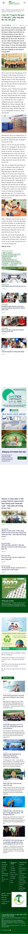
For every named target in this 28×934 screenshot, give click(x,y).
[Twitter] (8, 930)
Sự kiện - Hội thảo (7, 693)
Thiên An (8, 25)
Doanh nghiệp (4, 304)
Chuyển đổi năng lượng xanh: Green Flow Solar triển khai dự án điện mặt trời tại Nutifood (13, 726)
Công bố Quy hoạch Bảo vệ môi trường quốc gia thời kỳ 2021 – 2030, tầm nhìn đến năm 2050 (13, 659)
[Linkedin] (6, 930)
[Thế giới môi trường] (14, 3)
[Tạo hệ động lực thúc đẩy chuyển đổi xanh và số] (14, 278)
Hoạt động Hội (4, 529)
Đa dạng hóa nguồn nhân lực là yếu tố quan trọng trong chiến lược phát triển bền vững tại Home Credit (13, 308)
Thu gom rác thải (16, 263)
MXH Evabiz (4, 897)
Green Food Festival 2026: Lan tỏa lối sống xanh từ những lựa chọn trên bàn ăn (13, 697)
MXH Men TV (4, 903)
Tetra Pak (5, 263)
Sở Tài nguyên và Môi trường (11, 261)
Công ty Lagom (7, 252)
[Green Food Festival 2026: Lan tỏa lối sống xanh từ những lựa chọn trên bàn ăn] (14, 686)
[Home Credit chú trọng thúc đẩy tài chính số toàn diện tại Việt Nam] (14, 321)
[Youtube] (10, 930)
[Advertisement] (14, 371)
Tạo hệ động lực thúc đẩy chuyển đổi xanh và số (13, 286)
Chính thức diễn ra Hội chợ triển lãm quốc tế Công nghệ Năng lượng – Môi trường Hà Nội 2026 (13, 812)
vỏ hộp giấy (13, 265)
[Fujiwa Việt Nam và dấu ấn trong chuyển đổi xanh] (14, 774)
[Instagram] (4, 930)
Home (2, 9)
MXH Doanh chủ (5, 895)
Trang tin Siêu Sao (5, 901)
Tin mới (3, 350)
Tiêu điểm (5, 752)
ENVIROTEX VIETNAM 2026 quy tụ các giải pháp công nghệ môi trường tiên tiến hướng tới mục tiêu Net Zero (13, 842)
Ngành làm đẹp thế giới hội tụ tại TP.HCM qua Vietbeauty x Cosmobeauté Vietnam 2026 (12, 755)
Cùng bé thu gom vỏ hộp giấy (11, 254)
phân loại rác (6, 258)
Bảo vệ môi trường (5, 543)
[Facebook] (2, 930)
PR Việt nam (4, 899)
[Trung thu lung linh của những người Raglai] (14, 343)
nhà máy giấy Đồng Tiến (9, 256)
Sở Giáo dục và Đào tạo (9, 259)
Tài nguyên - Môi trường (11, 9)
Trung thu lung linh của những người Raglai (12, 351)
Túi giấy (4, 265)
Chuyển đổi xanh (5, 284)
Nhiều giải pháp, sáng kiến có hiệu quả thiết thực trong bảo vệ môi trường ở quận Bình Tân (13, 546)
